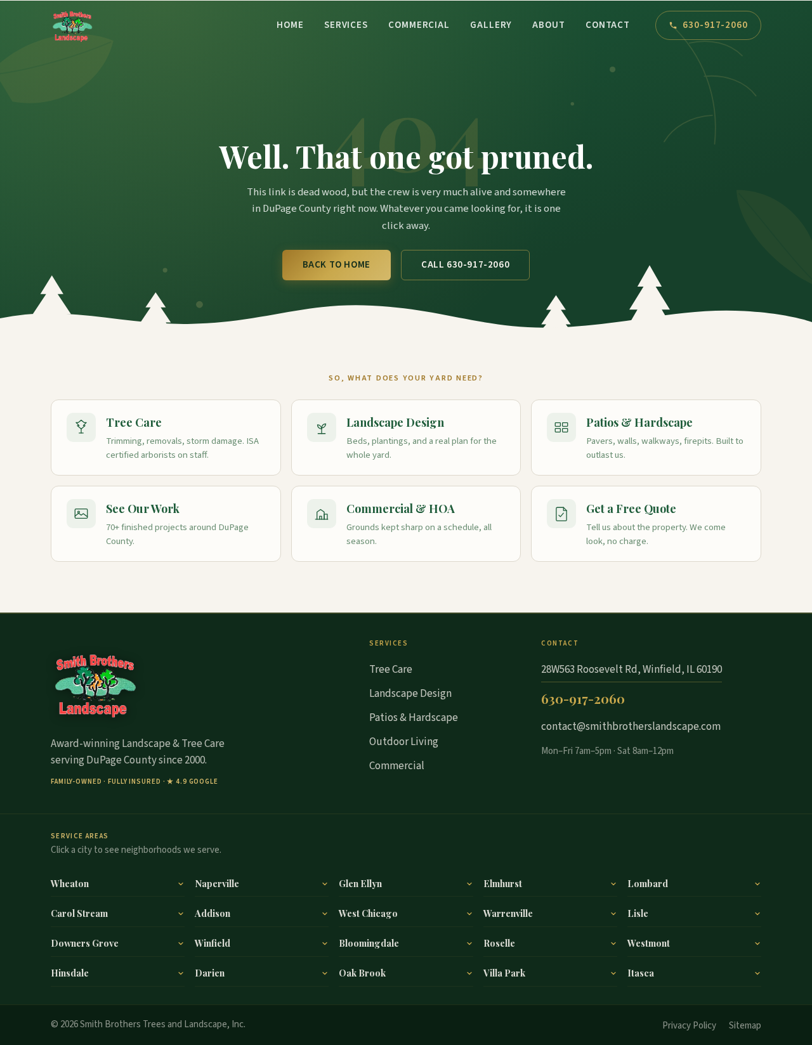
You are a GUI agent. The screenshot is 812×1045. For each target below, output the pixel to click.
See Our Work (143, 508)
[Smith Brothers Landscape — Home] (72, 25)
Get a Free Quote (631, 508)
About (548, 25)
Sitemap (745, 1025)
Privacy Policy (689, 1025)
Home (290, 25)
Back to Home (336, 264)
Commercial (419, 25)
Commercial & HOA (400, 508)
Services (346, 25)
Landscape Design (395, 422)
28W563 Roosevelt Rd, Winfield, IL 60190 (631, 669)
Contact (608, 25)
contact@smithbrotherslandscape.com (631, 726)
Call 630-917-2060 (465, 264)
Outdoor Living (403, 742)
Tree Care (134, 422)
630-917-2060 (715, 25)
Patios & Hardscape (639, 422)
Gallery (491, 25)
